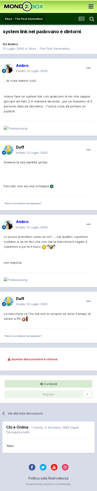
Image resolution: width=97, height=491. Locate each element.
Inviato (32, 71)
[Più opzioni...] (88, 68)
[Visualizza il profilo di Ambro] (8, 68)
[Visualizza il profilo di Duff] (8, 150)
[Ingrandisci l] (51, 186)
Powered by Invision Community (48, 484)
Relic (10, 446)
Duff (20, 147)
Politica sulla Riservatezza (48, 478)
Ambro (13, 44)
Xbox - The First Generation (49, 48)
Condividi (50, 384)
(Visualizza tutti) (17, 432)
